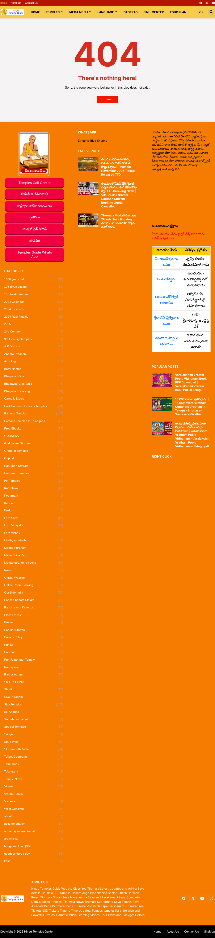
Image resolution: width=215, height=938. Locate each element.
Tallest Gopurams (33, 756)
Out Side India (33, 592)
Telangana (33, 771)
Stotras (131, 12)
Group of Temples (33, 450)
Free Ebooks (33, 428)
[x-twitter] (207, 3)
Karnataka (33, 488)
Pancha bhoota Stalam (33, 600)
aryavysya (33, 838)
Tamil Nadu (33, 764)
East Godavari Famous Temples (33, 406)
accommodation (33, 823)
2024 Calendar (33, 301)
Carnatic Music (33, 398)
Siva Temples (33, 704)
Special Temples (33, 726)
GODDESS (33, 435)
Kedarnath (33, 495)
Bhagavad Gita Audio (33, 383)
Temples (53, 12)
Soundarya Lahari (33, 719)
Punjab (33, 644)
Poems (33, 622)
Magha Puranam (33, 547)
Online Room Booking (33, 585)
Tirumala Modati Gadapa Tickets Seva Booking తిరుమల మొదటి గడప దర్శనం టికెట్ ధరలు (118, 221)
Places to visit (33, 615)
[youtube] (213, 3)
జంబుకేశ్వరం (166, 279)
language (105, 12)
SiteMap (209, 931)
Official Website (33, 577)
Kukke (33, 510)
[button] (201, 12)
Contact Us (31, 2)
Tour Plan (178, 12)
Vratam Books (33, 794)
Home (3, 2)
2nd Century (33, 331)
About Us (16, 2)
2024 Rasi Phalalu (33, 316)
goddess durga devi (33, 853)
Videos (33, 786)
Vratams (33, 801)
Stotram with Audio (33, 749)
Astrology (33, 361)
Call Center (153, 12)
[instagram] (211, 898)
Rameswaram (33, 674)
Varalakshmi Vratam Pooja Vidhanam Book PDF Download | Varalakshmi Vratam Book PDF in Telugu (191, 382)
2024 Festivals (33, 309)
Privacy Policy (33, 637)
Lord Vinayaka (33, 525)
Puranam (33, 652)
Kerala (33, 503)
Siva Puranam (33, 697)
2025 (33, 324)
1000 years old (33, 279)
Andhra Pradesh (33, 354)
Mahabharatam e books (33, 562)
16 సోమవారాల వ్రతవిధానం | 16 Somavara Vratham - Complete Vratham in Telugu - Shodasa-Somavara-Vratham (192, 406)
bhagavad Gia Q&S (33, 846)
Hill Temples (33, 480)
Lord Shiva (33, 518)
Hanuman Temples (33, 473)
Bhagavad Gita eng (33, 391)
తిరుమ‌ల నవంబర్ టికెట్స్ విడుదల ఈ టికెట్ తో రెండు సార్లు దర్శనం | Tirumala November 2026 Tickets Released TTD (118, 166)
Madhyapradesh (33, 540)
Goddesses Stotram (33, 443)
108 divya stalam (33, 286)
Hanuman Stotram (33, 465)
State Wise (33, 741)
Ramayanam (33, 667)
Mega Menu (78, 12)
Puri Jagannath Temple (33, 659)
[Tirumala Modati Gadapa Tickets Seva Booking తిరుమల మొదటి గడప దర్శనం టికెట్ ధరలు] (88, 220)
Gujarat (33, 458)
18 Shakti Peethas (33, 294)
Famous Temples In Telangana (33, 421)
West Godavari (33, 808)
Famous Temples (33, 413)
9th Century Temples (33, 339)
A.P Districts (33, 346)
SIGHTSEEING (33, 682)
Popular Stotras (33, 629)
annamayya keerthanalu (33, 831)
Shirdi (33, 689)
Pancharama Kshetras (33, 607)
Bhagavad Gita (33, 376)
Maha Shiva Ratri (33, 555)
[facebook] (200, 3)
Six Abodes (33, 711)
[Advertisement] (181, 197)
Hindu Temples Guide (38, 931)
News (33, 570)
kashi (33, 861)
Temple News (33, 779)
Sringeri (33, 734)
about (33, 816)
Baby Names (33, 368)
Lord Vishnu (33, 532)
